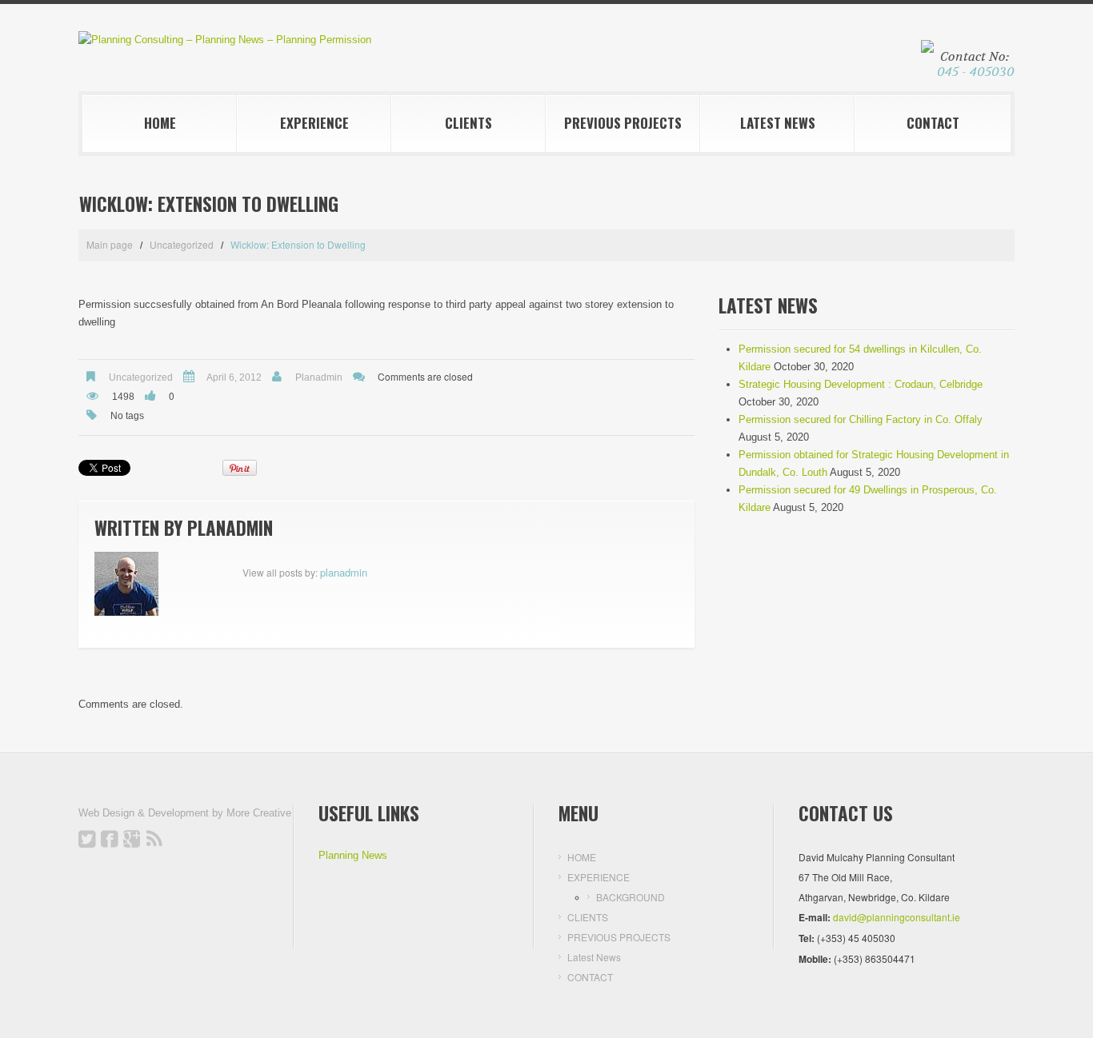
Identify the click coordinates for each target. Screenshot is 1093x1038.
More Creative (258, 813)
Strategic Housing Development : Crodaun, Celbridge (861, 384)
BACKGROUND (630, 897)
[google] (132, 839)
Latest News (777, 123)
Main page (109, 244)
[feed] (154, 839)
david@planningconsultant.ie (896, 917)
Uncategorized (182, 244)
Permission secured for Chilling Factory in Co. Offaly (861, 419)
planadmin (318, 377)
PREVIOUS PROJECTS (623, 123)
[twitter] (87, 839)
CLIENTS (468, 123)
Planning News (352, 855)
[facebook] (109, 839)
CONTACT (933, 123)
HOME (160, 123)
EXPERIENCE (314, 123)
